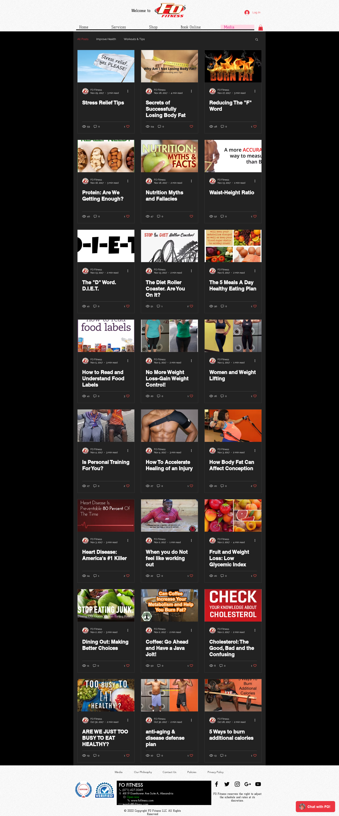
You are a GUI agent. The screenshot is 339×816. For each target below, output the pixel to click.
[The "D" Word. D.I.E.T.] (105, 246)
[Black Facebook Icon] (216, 784)
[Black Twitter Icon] (226, 784)
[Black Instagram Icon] (237, 784)
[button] (260, 28)
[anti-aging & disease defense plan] (169, 695)
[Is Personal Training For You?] (105, 425)
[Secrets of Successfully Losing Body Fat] (169, 66)
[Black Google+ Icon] (247, 784)
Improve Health (106, 39)
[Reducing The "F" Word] (233, 66)
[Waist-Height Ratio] (233, 156)
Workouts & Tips (134, 39)
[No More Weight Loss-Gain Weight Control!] (169, 336)
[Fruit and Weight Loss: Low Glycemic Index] (233, 515)
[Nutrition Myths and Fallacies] (169, 156)
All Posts (82, 39)
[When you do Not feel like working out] (169, 515)
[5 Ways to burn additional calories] (233, 695)
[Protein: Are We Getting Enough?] (105, 156)
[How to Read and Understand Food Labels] (105, 336)
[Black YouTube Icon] (258, 784)
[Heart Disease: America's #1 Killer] (105, 515)
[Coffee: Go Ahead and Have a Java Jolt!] (169, 605)
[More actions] (129, 91)
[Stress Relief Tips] (105, 66)
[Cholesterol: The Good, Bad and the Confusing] (233, 605)
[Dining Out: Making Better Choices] (105, 605)
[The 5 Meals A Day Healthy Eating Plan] (233, 246)
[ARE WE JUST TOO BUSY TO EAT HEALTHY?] (105, 695)
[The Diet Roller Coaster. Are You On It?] (169, 246)
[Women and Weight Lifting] (233, 336)
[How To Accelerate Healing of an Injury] (169, 425)
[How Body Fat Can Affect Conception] (233, 425)
